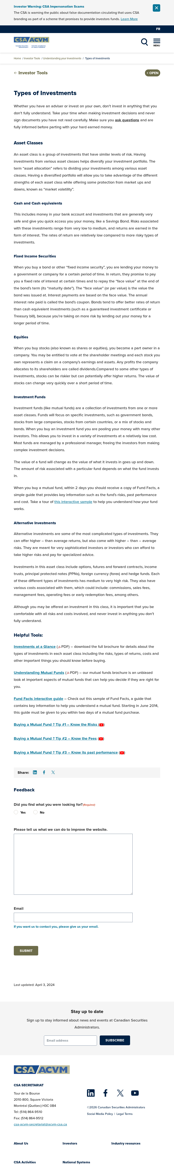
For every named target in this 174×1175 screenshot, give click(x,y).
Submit (26, 950)
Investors (70, 1143)
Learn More (129, 19)
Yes (17, 812)
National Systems (76, 1162)
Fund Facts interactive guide (38, 698)
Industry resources (125, 1143)
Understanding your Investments (62, 58)
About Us (21, 1143)
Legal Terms (124, 1113)
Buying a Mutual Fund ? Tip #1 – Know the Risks (56, 724)
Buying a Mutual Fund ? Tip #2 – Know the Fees (55, 738)
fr (158, 28)
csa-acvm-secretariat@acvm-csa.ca (40, 1124)
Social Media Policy (100, 1113)
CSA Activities (25, 1162)
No (36, 812)
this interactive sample (73, 502)
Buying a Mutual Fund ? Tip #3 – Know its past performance (66, 752)
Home (17, 58)
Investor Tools (32, 58)
